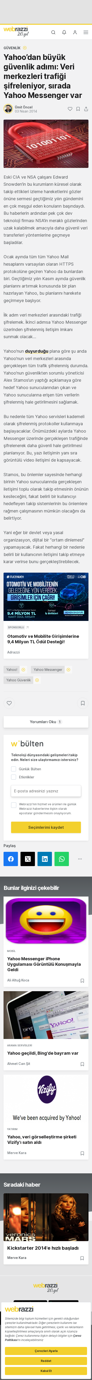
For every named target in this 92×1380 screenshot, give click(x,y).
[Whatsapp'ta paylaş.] (62, 859)
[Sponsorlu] (46, 597)
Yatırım (12, 1129)
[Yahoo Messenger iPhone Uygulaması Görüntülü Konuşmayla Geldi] (46, 921)
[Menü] (86, 33)
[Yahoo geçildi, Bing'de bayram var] (46, 1015)
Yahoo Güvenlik (18, 680)
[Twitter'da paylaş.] (29, 859)
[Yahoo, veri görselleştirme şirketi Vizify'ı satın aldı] (46, 1099)
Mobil (11, 951)
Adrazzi (13, 652)
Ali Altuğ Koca (18, 980)
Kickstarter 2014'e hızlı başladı (43, 1248)
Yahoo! (11, 670)
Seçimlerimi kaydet (46, 827)
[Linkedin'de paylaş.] (46, 859)
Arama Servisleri (19, 1045)
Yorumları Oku (45, 721)
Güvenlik (12, 48)
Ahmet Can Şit (18, 1064)
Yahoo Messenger (48, 670)
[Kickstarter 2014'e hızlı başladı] (46, 1217)
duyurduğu (36, 351)
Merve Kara (16, 1153)
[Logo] (16, 31)
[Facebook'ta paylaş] (12, 859)
